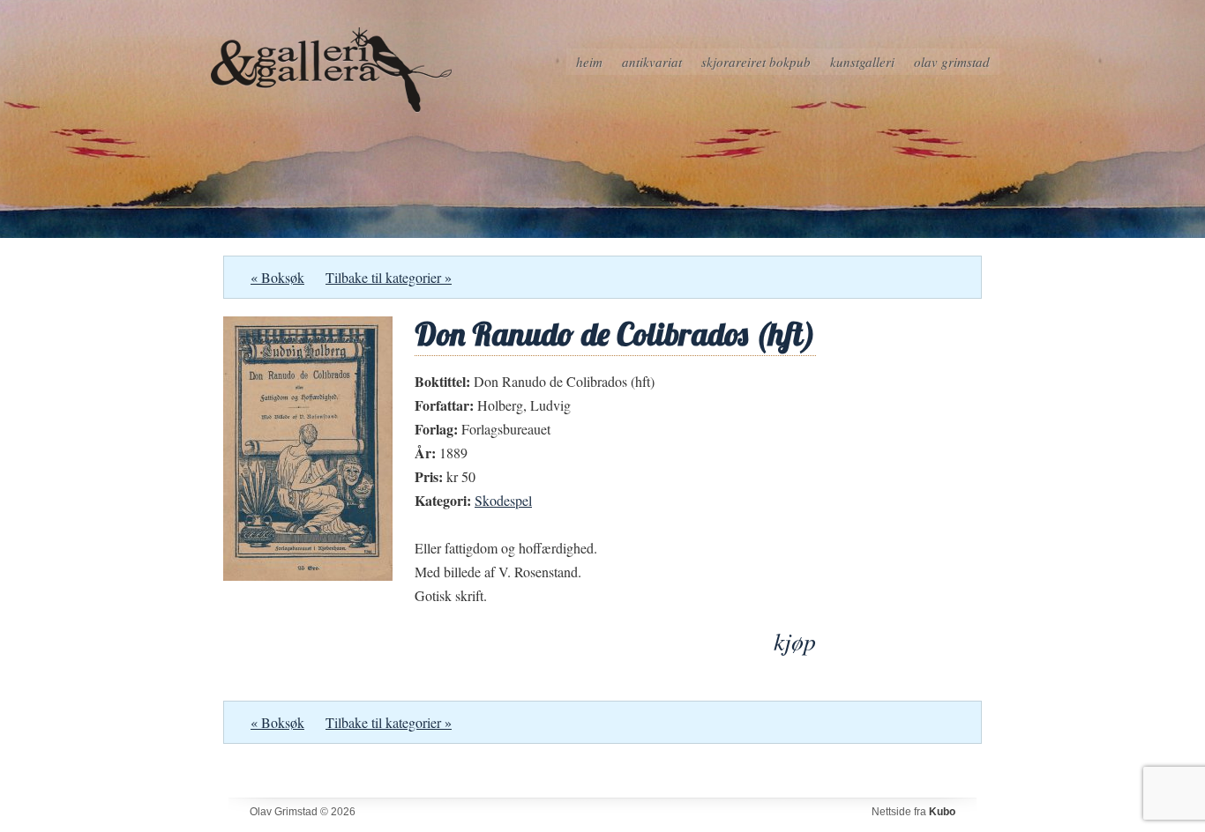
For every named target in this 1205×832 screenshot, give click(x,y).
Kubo (942, 812)
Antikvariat (652, 62)
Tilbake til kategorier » (389, 277)
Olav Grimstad (952, 62)
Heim (589, 62)
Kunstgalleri (862, 62)
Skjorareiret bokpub (756, 62)
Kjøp (795, 641)
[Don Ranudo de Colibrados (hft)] (308, 575)
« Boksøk (277, 277)
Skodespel (503, 500)
